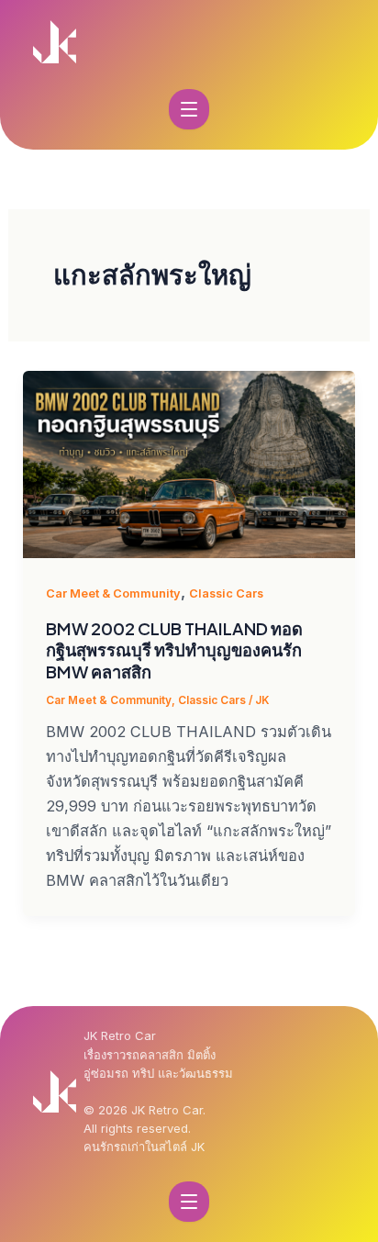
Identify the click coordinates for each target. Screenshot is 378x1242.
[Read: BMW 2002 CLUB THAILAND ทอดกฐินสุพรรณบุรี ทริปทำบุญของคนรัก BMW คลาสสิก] (188, 464)
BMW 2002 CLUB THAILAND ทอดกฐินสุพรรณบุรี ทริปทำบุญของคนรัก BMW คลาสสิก (174, 650)
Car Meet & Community (113, 593)
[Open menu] (189, 109)
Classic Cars (226, 593)
